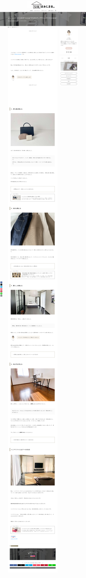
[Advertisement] (33, 40)
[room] (69, 52)
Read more (69, 48)
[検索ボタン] (55, 10)
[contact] (71, 52)
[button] (13, 565)
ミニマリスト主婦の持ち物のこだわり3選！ (31, 196)
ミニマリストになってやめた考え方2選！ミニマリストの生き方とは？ (37, 528)
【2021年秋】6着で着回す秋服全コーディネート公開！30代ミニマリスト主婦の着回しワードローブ (37, 274)
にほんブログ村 (14, 538)
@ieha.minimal (18, 54)
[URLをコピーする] (1, 296)
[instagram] (67, 52)
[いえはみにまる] (43, 4)
